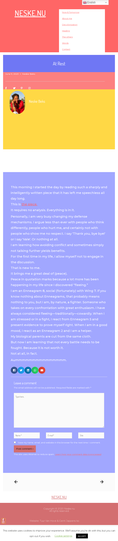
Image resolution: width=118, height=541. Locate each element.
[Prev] (36, 481)
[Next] (81, 481)
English (91, 2)
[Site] (91, 436)
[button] (14, 370)
